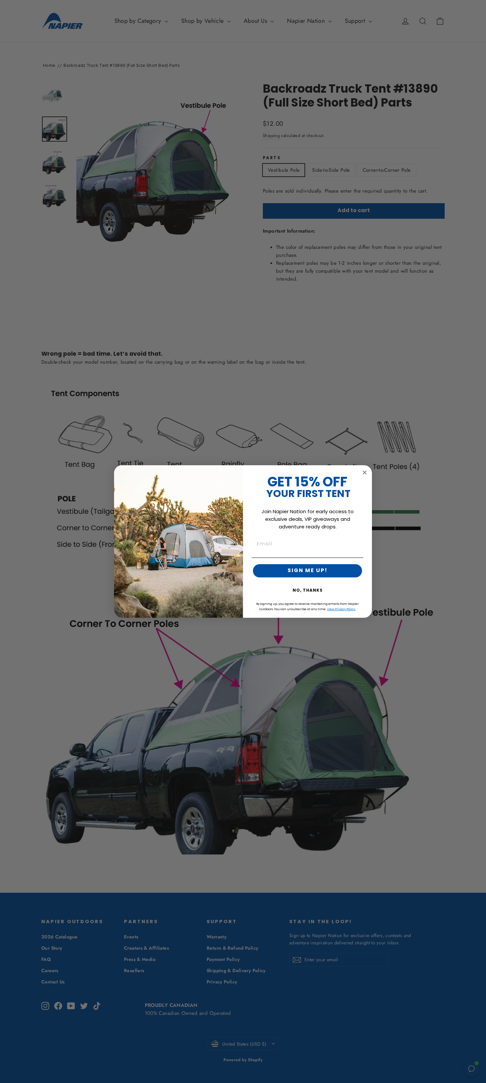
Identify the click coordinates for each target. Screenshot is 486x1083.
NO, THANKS (308, 590)
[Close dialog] (365, 472)
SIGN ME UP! (308, 570)
